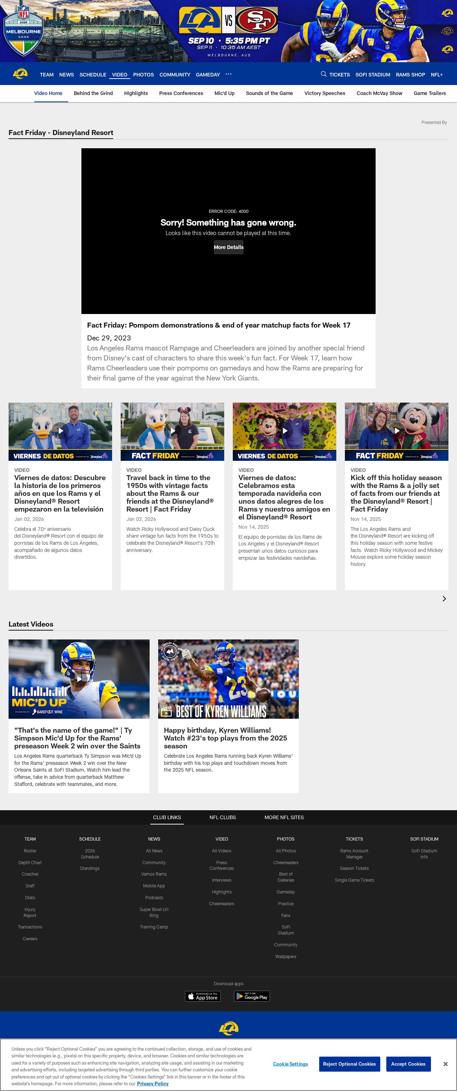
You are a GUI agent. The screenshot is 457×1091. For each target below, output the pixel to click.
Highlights (222, 891)
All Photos (286, 850)
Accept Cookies (408, 1064)
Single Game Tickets (354, 879)
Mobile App (154, 885)
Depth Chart (30, 862)
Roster (30, 850)
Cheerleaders (221, 903)
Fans (285, 915)
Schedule (90, 838)
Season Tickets (354, 868)
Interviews (221, 879)
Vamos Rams (154, 873)
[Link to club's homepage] (20, 73)
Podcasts (154, 897)
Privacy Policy (153, 1083)
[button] (228, 247)
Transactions (30, 926)
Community (154, 862)
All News (154, 850)
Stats (30, 897)
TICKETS (354, 838)
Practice (285, 903)
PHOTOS (286, 838)
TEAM (30, 838)
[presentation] (445, 599)
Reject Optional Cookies (349, 1064)
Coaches (30, 873)
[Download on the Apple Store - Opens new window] (203, 997)
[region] (228, 1064)
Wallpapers (285, 956)
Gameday (286, 891)
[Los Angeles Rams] (228, 1029)
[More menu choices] (228, 74)
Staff (30, 885)
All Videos (221, 850)
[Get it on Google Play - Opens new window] (252, 999)
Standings (90, 868)
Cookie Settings (290, 1064)
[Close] (445, 1064)
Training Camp (154, 926)
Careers (30, 938)
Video (222, 838)
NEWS (154, 838)
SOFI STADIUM (424, 838)
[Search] (324, 74)
